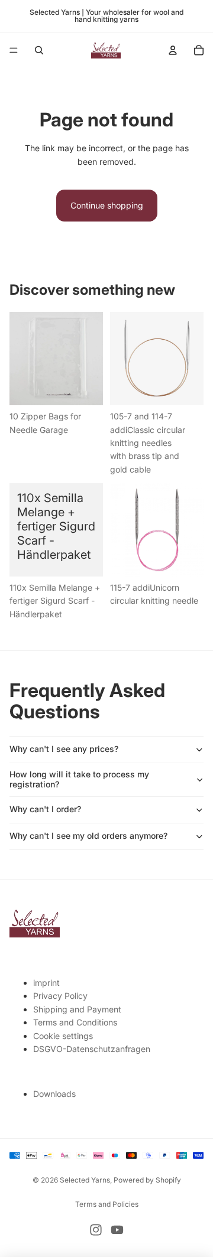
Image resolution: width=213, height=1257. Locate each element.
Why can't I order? (45, 809)
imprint (46, 983)
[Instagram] (96, 1230)
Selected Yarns (85, 1179)
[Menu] (13, 50)
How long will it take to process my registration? (79, 779)
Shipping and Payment (77, 1009)
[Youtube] (117, 1230)
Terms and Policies (106, 1204)
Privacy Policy (60, 996)
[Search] (39, 50)
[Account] (173, 50)
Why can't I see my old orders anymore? (88, 836)
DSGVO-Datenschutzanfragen (91, 1049)
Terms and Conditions (75, 1022)
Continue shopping (106, 205)
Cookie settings (63, 1036)
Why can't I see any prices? (63, 749)
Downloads (54, 1094)
